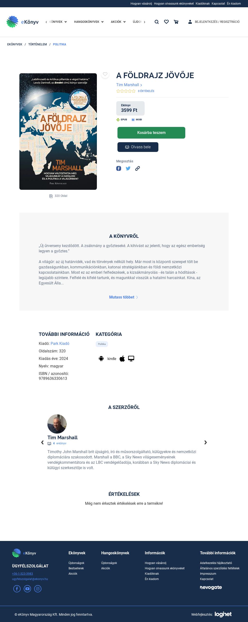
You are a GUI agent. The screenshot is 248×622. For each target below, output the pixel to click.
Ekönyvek (14, 44)
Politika (59, 44)
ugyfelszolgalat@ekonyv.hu (30, 579)
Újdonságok (76, 563)
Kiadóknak (152, 573)
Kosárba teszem (151, 132)
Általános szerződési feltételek (220, 568)
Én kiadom (152, 579)
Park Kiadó (60, 343)
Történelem (37, 44)
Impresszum (208, 573)
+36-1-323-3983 (22, 573)
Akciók (73, 573)
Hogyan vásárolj (155, 563)
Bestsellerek (76, 568)
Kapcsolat (206, 579)
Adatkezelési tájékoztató (216, 563)
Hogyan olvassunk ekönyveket (165, 568)
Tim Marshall (128, 85)
